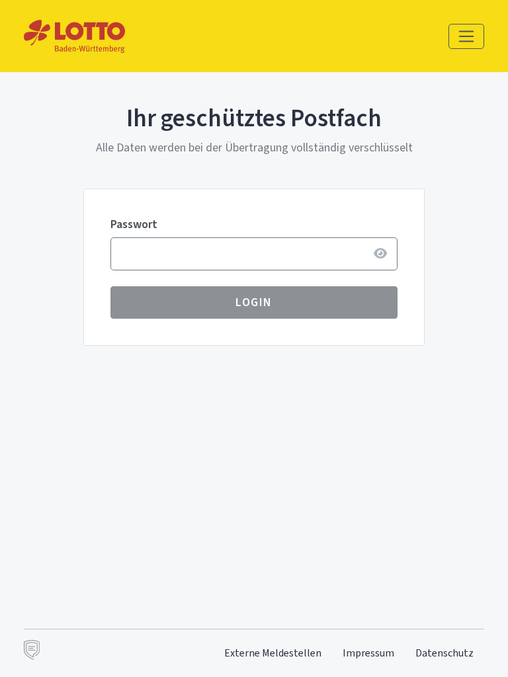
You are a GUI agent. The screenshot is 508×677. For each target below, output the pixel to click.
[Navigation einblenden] (466, 36)
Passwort (133, 224)
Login (254, 302)
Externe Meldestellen (272, 653)
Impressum (368, 653)
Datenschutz (444, 653)
